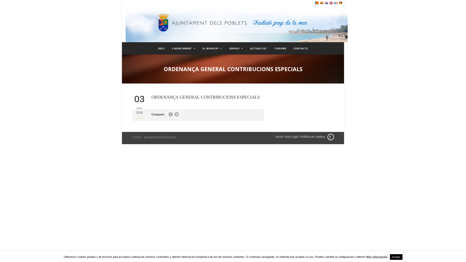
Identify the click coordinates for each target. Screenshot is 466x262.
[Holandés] (326, 2)
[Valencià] (317, 2)
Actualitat (258, 48)
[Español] (321, 2)
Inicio (279, 136)
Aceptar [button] (396, 257)
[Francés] (335, 2)
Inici (161, 48)
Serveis (234, 48)
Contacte (300, 48)
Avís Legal (291, 136)
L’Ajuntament (182, 48)
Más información (377, 256)
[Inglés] (331, 3)
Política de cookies (313, 136)
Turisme (280, 48)
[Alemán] (340, 2)
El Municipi (211, 48)
